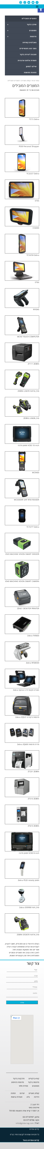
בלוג (28, 1097)
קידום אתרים (34, 1129)
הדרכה (36, 1097)
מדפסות (21, 36)
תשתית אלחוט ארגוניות (27, 60)
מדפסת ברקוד (33, 1082)
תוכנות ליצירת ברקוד (28, 54)
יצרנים (22, 1093)
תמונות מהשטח (30, 72)
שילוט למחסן (31, 66)
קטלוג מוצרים (25, 80)
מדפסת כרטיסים (17, 1082)
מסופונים (21, 30)
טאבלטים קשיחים (29, 42)
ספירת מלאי (23, 1086)
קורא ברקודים (34, 1078)
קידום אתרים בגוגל (31, 1140)
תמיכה (13, 1093)
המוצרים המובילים (29, 18)
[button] (41, 9)
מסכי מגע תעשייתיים (28, 48)
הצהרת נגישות (16, 1097)
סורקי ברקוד (21, 24)
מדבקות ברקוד (18, 1078)
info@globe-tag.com (25, 1123)
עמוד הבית (35, 80)
